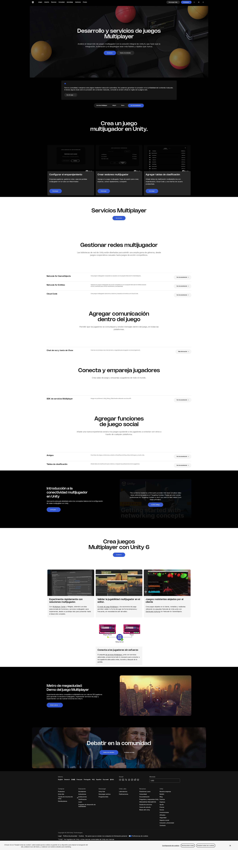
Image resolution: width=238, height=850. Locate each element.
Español (98, 779)
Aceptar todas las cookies (205, 845)
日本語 (73, 779)
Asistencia (78, 2)
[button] (173, 2)
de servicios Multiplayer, (113, 655)
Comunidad (62, 2)
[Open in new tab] (77, 797)
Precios (85, 2)
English (60, 779)
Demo (122, 105)
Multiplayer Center (59, 607)
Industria (46, 2)
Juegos (40, 2)
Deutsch (67, 779)
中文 (93, 779)
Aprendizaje (70, 2)
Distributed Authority (153, 611)
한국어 (112, 779)
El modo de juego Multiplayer (108, 607)
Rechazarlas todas (188, 845)
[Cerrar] (230, 846)
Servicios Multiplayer (101, 105)
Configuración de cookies (170, 845)
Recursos (53, 2)
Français (79, 779)
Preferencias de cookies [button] (140, 836)
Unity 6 (114, 105)
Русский (105, 779)
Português (87, 779)
